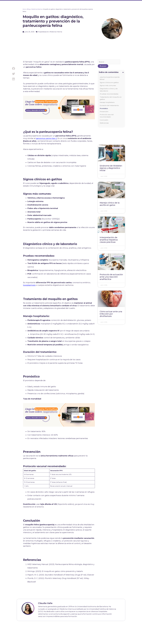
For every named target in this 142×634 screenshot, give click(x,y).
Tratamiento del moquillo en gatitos (111, 98)
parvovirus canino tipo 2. (46, 138)
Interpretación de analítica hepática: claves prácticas (109, 239)
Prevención (104, 111)
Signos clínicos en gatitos (109, 82)
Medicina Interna (36, 9)
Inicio (24, 9)
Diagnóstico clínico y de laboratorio (109, 90)
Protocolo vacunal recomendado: (107, 116)
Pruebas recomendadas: (109, 94)
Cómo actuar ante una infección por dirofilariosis (111, 313)
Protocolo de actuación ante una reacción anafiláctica (111, 276)
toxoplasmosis (29, 285)
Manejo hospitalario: (107, 102)
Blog (28, 9)
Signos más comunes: (108, 85)
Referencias (104, 123)
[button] (13, 68)
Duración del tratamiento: (109, 105)
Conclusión (104, 120)
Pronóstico (104, 108)
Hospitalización (43, 32)
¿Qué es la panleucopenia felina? (109, 78)
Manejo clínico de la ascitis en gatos (109, 204)
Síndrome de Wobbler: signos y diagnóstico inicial (111, 168)
